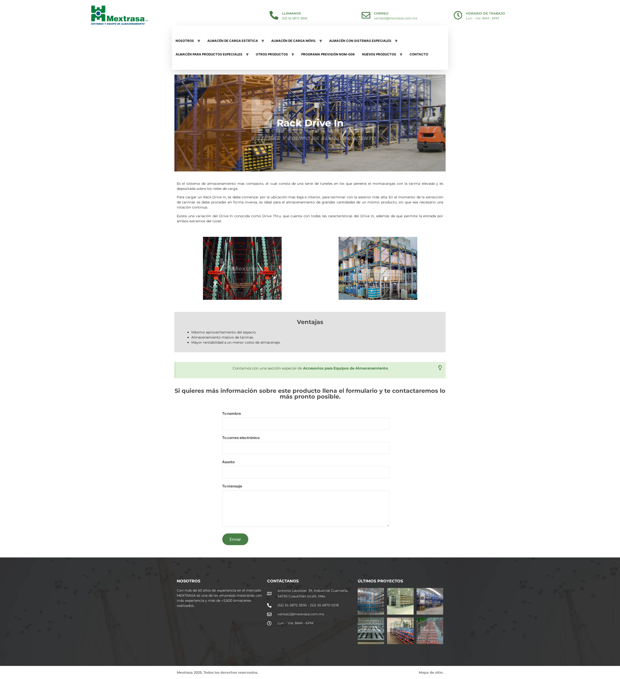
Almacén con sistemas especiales (360, 41)
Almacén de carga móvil (293, 41)
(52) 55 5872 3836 (294, 18)
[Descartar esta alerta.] (440, 367)
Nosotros (185, 41)
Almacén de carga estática (232, 41)
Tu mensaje (232, 486)
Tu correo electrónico (241, 438)
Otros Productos (272, 54)
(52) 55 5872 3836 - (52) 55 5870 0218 (308, 605)
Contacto (419, 54)
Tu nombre (231, 414)
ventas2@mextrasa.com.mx (395, 18)
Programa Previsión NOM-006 (328, 54)
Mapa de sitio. (431, 672)
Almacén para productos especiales (209, 54)
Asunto (228, 462)
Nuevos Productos (379, 54)
